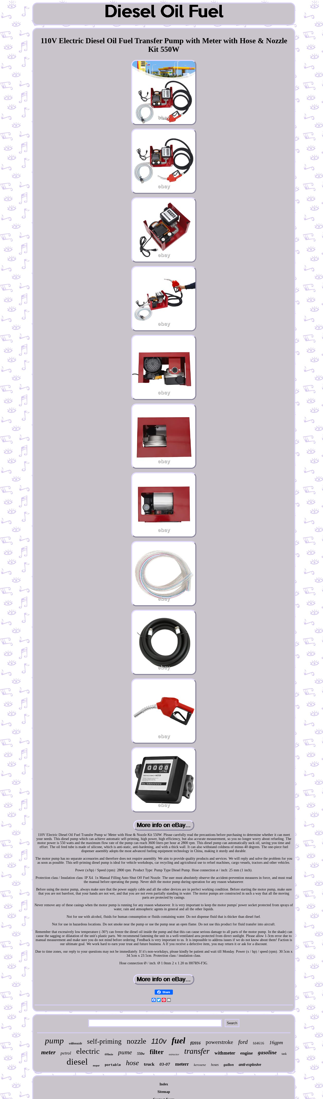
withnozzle (75, 1043)
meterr (182, 1064)
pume (125, 1052)
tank (284, 1054)
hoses (215, 1065)
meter (48, 1052)
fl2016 (195, 1043)
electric (88, 1051)
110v (159, 1041)
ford (243, 1042)
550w (141, 1054)
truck (149, 1064)
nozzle (136, 1041)
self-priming (104, 1041)
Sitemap (163, 1092)
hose (132, 1063)
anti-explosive (250, 1064)
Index (163, 1084)
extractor (174, 1054)
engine (246, 1053)
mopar (96, 1065)
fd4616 (258, 1043)
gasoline (267, 1052)
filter (157, 1052)
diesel (77, 1062)
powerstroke (219, 1042)
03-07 (164, 1064)
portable (113, 1065)
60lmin (109, 1054)
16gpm (276, 1042)
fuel (178, 1040)
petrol (66, 1053)
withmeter (224, 1053)
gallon (229, 1065)
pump (54, 1040)
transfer (196, 1051)
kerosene (200, 1065)
